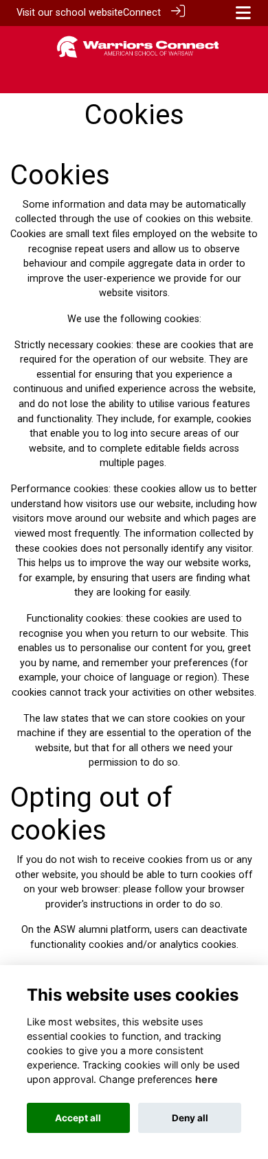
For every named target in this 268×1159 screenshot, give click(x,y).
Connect (142, 13)
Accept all (78, 1117)
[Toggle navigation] (243, 13)
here (206, 1079)
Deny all (190, 1117)
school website (89, 13)
